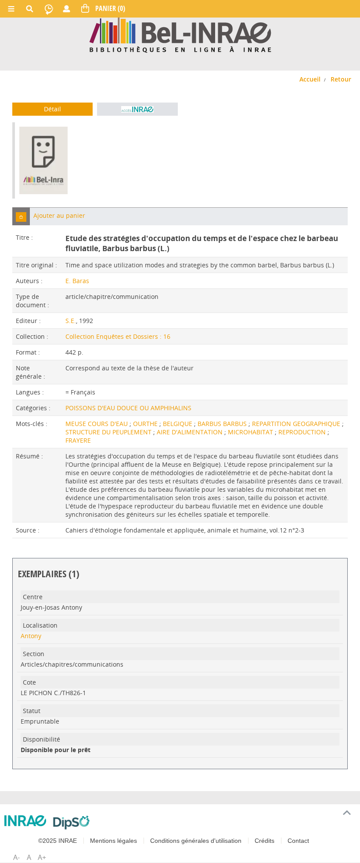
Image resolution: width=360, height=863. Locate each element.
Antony (31, 636)
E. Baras (77, 281)
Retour (341, 79)
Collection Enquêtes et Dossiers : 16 (117, 336)
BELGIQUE (178, 423)
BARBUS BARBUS (223, 423)
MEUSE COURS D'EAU (97, 423)
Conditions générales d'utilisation (195, 840)
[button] (21, 216)
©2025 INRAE (57, 840)
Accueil (309, 79)
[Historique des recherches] (49, 9)
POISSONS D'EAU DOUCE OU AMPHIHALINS (128, 408)
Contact (298, 840)
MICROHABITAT (251, 432)
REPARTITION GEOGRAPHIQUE (297, 423)
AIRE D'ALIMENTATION (190, 432)
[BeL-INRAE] (180, 34)
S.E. (70, 320)
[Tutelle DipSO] (71, 822)
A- (16, 857)
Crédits (264, 840)
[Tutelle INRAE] (25, 820)
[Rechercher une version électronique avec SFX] (137, 109)
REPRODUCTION (303, 432)
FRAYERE (78, 440)
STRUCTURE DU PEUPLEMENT (109, 432)
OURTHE (146, 423)
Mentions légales (113, 840)
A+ (42, 857)
